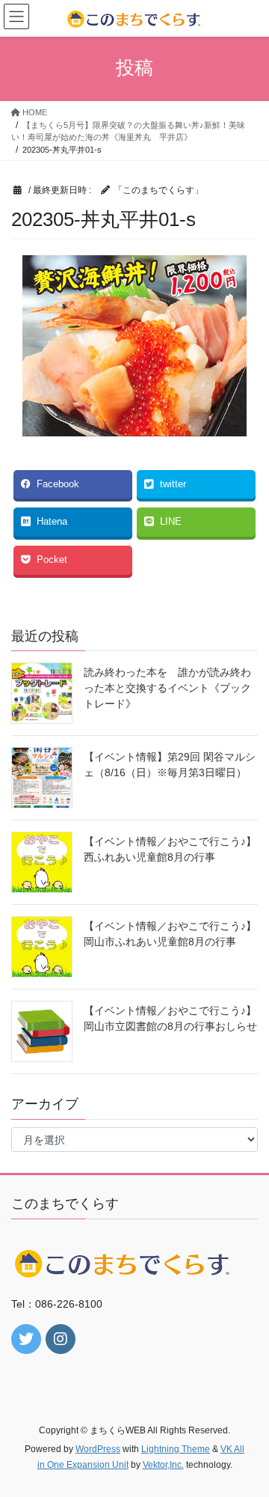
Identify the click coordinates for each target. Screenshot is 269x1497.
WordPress (97, 1449)
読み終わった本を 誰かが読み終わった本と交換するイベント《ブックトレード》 (167, 688)
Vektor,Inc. (163, 1465)
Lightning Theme (175, 1449)
